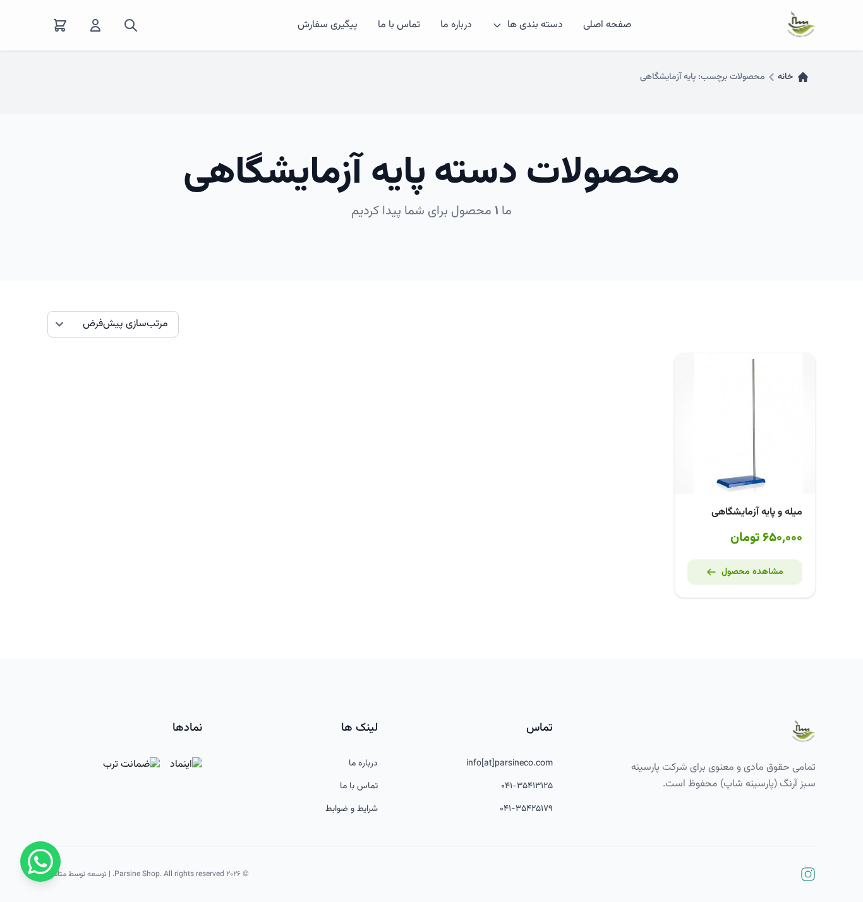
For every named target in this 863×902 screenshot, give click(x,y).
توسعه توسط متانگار (77, 874)
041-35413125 (527, 786)
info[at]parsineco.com (509, 764)
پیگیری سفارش (328, 25)
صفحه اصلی (607, 25)
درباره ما (456, 25)
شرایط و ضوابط (351, 809)
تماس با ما (399, 25)
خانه (785, 77)
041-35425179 (526, 809)
